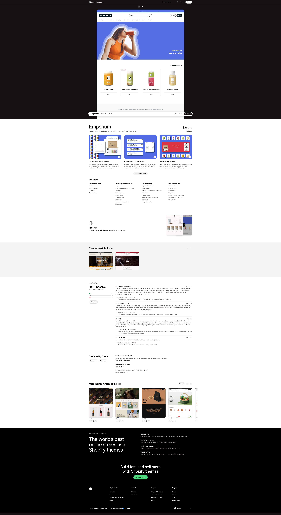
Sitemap (128, 508)
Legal (173, 497)
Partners (174, 495)
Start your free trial (140, 477)
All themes (103, 361)
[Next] (191, 248)
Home (111, 500)
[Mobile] (142, 6)
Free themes (134, 495)
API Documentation (156, 495)
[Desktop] (139, 6)
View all (181, 384)
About (174, 492)
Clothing (112, 492)
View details (118, 360)
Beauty (112, 495)
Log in (182, 2)
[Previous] (187, 248)
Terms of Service (93, 508)
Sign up (189, 2)
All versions (126, 360)
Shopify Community (156, 497)
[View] (101, 261)
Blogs (152, 500)
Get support (93, 361)
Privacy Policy (104, 508)
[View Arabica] (174, 225)
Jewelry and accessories (117, 497)
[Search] (177, 2)
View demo (178, 113)
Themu (190, 131)
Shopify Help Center (157, 492)
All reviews (93, 302)
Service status (176, 500)
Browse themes (167, 2)
